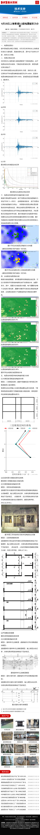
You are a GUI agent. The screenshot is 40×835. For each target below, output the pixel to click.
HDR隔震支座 (20, 824)
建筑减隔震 (14, 822)
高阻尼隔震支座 (21, 822)
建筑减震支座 (35, 822)
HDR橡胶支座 (22, 825)
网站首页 (17, 11)
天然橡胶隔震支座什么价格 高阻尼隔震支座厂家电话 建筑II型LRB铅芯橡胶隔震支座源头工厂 (14, 788)
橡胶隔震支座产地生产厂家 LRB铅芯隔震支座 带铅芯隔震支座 (14, 791)
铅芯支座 (17, 825)
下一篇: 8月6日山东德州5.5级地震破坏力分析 (12, 711)
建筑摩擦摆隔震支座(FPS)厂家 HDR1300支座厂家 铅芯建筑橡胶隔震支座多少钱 (14, 776)
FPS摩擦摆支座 (10, 826)
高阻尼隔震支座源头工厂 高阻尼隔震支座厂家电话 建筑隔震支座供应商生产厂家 (14, 803)
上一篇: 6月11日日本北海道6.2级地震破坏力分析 (13, 709)
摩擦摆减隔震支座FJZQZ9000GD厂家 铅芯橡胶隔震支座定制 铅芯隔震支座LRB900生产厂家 (14, 782)
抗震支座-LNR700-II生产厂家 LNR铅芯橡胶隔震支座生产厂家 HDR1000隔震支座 (14, 800)
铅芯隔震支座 (8, 824)
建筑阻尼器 (27, 828)
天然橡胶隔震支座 (35, 825)
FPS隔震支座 (4, 826)
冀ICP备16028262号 (20, 821)
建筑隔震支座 (9, 822)
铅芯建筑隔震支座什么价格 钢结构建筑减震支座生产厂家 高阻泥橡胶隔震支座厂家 (14, 806)
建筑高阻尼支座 (25, 826)
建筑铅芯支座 (16, 828)
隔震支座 (12, 825)
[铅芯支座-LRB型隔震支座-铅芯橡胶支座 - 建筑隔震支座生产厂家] (9, 2)
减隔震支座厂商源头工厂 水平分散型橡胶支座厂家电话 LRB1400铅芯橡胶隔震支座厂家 (14, 809)
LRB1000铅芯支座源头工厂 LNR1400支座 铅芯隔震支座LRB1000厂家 (14, 785)
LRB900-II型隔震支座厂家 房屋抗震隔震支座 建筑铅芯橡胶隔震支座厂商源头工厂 (14, 779)
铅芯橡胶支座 (14, 824)
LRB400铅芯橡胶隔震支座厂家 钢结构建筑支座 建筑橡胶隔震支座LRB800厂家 (14, 797)
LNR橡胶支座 (27, 824)
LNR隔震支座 (28, 825)
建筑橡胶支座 (22, 828)
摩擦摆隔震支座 (28, 822)
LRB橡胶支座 (7, 825)
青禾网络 (33, 819)
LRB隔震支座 (33, 824)
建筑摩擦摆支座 (32, 826)
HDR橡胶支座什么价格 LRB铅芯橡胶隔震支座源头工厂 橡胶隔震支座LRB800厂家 (14, 794)
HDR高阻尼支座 (17, 826)
